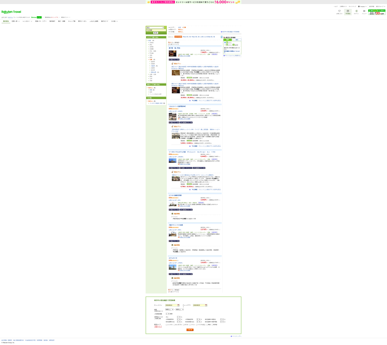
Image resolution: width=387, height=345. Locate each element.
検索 (190, 330)
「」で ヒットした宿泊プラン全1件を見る (206, 146)
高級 (151, 90)
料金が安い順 (187, 36)
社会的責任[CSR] (30, 340)
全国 (179, 27)
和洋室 (215, 324)
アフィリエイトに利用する (232, 55)
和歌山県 (153, 72)
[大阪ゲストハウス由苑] (213, 232)
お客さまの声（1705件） (176, 263)
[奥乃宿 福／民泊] (213, 54)
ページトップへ (236, 336)
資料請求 (51, 340)
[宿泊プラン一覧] (174, 59)
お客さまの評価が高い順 (207, 36)
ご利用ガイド (343, 6)
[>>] (222, 37)
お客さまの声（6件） (175, 200)
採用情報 (39, 340)
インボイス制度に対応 (156, 103)
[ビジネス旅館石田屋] (200, 203)
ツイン (193, 324)
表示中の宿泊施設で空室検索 (230, 31)
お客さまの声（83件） (175, 230)
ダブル (186, 324)
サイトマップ (352, 6)
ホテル (230, 42)
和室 (209, 324)
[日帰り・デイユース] (186, 168)
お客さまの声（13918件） (176, 157)
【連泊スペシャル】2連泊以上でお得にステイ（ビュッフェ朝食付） (192, 175)
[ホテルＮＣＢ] (213, 265)
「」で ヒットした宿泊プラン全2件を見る (206, 100)
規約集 (46, 340)
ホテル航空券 (233, 45)
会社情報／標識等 (6, 340)
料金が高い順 (196, 36)
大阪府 (153, 66)
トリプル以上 (201, 324)
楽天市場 (371, 6)
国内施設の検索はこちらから (232, 51)
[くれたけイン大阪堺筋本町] (213, 114)
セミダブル (178, 324)
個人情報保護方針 (18, 340)
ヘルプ (336, 6)
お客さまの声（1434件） (176, 111)
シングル (170, 324)
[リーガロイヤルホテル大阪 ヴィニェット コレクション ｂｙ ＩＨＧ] (213, 159)
